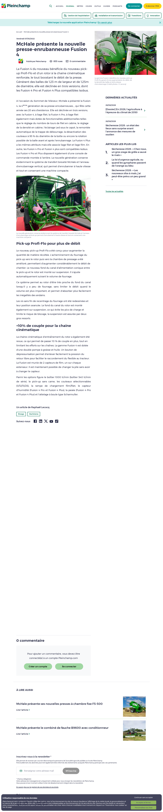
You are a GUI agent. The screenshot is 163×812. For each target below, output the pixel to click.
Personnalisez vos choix (143, 808)
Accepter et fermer (143, 803)
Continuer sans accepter (143, 797)
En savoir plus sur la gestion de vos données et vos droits (37, 787)
